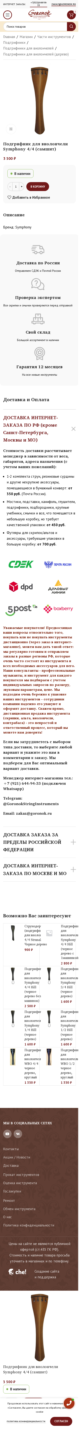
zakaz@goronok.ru (63, 4)
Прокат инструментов (21, 1174)
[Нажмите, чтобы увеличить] (11, 129)
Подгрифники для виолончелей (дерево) (36, 54)
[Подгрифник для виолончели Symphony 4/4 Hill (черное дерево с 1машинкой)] (49, 933)
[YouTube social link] (7, 1134)
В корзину (38, 186)
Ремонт (9, 1200)
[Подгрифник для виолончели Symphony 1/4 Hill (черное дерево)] (12, 1018)
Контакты (11, 1149)
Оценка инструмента (20, 1183)
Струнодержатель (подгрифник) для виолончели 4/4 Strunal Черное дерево (37, 935)
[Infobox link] (39, 1274)
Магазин (26, 36)
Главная (9, 36)
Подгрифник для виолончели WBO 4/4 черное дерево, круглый (34, 1063)
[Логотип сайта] (39, 14)
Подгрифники (14, 42)
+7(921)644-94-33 (39, 4)
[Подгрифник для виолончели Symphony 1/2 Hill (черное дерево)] (49, 1018)
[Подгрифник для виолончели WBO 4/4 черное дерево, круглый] (12, 1056)
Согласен (61, 1421)
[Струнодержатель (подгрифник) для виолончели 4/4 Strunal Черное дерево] (12, 933)
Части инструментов (54, 36)
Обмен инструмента (19, 1209)
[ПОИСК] (71, 26)
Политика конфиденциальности (28, 1225)
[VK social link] (18, 1134)
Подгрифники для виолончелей (28, 48)
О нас (7, 1217)
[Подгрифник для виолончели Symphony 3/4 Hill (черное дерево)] (49, 975)
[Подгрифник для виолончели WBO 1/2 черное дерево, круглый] (49, 1056)
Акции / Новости (16, 1157)
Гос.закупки (12, 1191)
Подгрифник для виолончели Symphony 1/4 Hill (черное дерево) (34, 1025)
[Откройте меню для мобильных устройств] (7, 15)
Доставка (11, 1165)
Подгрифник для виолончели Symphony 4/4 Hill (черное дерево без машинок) (34, 984)
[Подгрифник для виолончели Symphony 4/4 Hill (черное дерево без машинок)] (12, 975)
